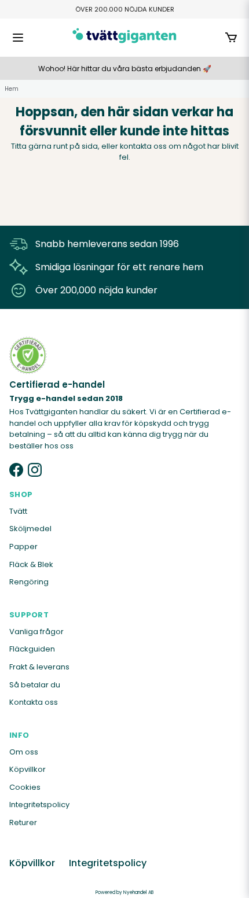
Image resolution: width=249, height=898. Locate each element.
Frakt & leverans (39, 666)
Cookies (25, 787)
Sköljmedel (30, 528)
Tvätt (18, 511)
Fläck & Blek (31, 564)
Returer (23, 822)
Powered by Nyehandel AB (124, 892)
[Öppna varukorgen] (231, 37)
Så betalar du (34, 684)
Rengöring (29, 581)
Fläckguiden (32, 648)
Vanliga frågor (36, 631)
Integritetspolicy (39, 804)
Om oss (23, 751)
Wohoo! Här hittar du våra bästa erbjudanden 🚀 (124, 68)
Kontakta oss (33, 702)
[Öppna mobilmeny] (18, 37)
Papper (23, 546)
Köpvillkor (27, 769)
